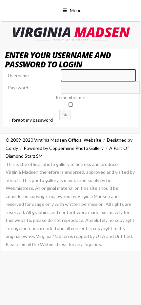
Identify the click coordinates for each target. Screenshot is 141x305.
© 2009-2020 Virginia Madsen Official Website (53, 140)
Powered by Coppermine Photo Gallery (64, 148)
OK (65, 115)
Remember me (70, 97)
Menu (76, 10)
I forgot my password (31, 120)
